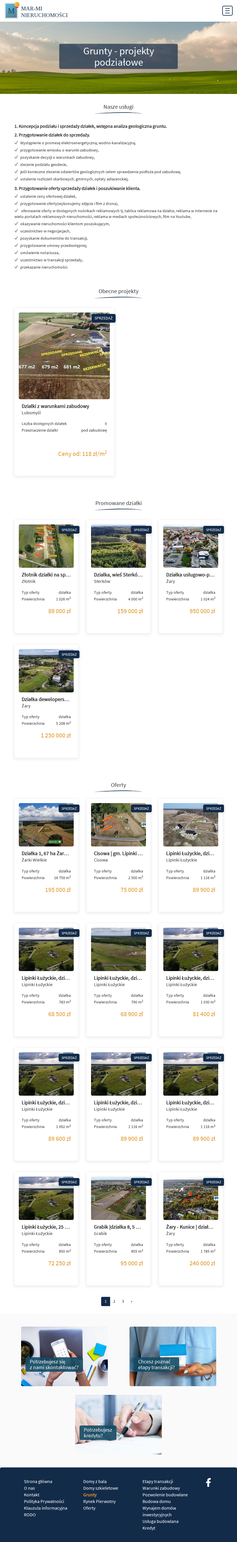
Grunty (90, 1494)
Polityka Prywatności (44, 1501)
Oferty (89, 1508)
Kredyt (148, 1528)
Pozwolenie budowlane (165, 1494)
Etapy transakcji (157, 1481)
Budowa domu (156, 1501)
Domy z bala (95, 1481)
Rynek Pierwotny (99, 1501)
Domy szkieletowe (100, 1488)
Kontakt (31, 1494)
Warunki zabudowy (161, 1488)
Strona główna (38, 1481)
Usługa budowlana (160, 1521)
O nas (29, 1488)
